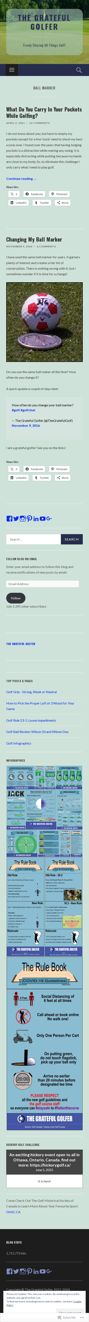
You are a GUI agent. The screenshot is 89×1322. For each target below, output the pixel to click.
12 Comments (39, 122)
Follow (15, 598)
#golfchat (27, 410)
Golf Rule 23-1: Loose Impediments (31, 720)
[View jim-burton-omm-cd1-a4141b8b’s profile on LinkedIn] (36, 518)
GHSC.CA (13, 1212)
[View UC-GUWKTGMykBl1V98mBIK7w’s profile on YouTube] (42, 518)
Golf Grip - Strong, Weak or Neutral (31, 692)
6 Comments (46, 246)
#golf (16, 410)
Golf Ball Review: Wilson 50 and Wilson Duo (37, 732)
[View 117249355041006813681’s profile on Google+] (49, 518)
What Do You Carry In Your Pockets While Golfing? (44, 112)
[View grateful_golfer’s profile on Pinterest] (29, 518)
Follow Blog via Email (21, 559)
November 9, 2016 (26, 425)
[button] (20, 777)
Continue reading (21, 178)
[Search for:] (44, 539)
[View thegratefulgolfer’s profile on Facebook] (9, 518)
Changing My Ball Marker (34, 239)
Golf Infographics (18, 743)
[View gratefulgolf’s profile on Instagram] (22, 518)
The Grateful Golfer (44, 22)
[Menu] (12, 70)
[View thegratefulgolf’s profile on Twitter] (16, 518)
